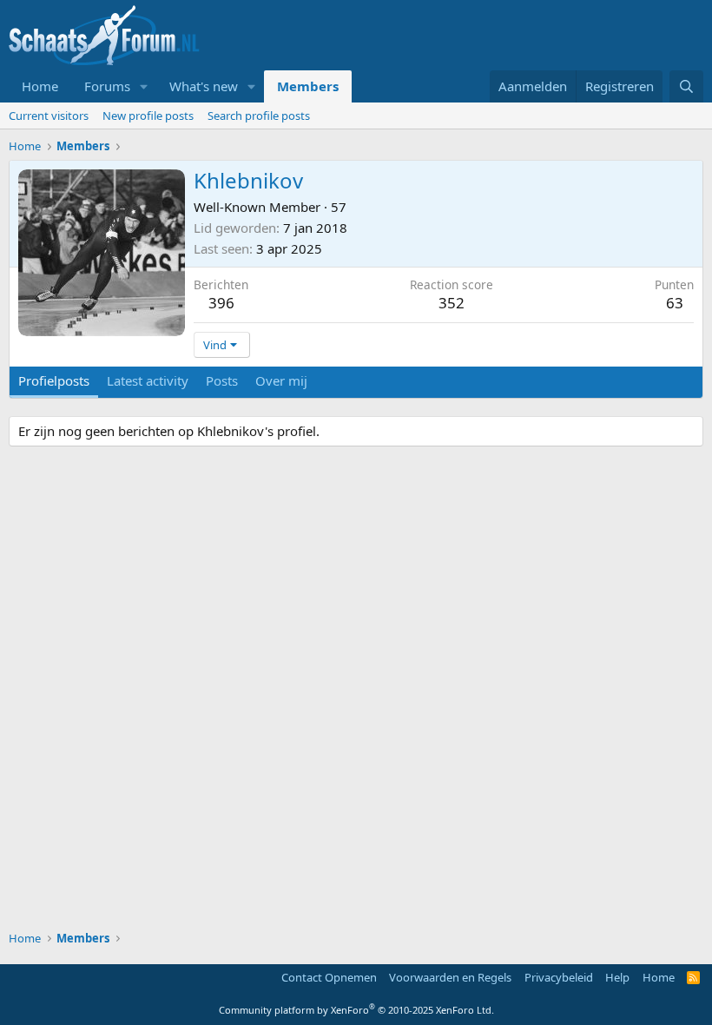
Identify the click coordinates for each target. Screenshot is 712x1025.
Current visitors (49, 115)
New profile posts (148, 115)
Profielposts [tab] (53, 380)
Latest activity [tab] (147, 380)
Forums (107, 86)
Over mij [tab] (281, 380)
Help (617, 977)
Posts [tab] (222, 380)
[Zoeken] (686, 86)
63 (674, 303)
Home (40, 86)
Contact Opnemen (329, 977)
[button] (144, 86)
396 (221, 303)
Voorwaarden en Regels (450, 977)
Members (308, 86)
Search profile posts (259, 115)
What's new (203, 86)
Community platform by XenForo (356, 1009)
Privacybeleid (558, 977)
